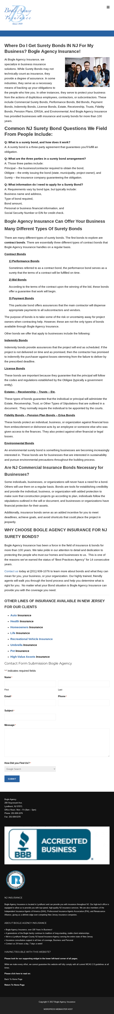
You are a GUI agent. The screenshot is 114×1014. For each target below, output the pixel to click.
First (6, 689)
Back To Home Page (13, 979)
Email (8, 696)
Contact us (11, 571)
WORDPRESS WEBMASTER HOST (58, 1009)
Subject (9, 710)
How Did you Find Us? (17, 763)
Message (10, 725)
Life (12, 633)
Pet (12, 650)
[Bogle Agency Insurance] (17, 14)
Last (60, 689)
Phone (62, 696)
